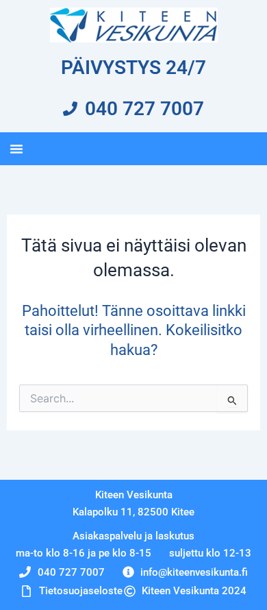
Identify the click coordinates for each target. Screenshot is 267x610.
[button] (16, 148)
